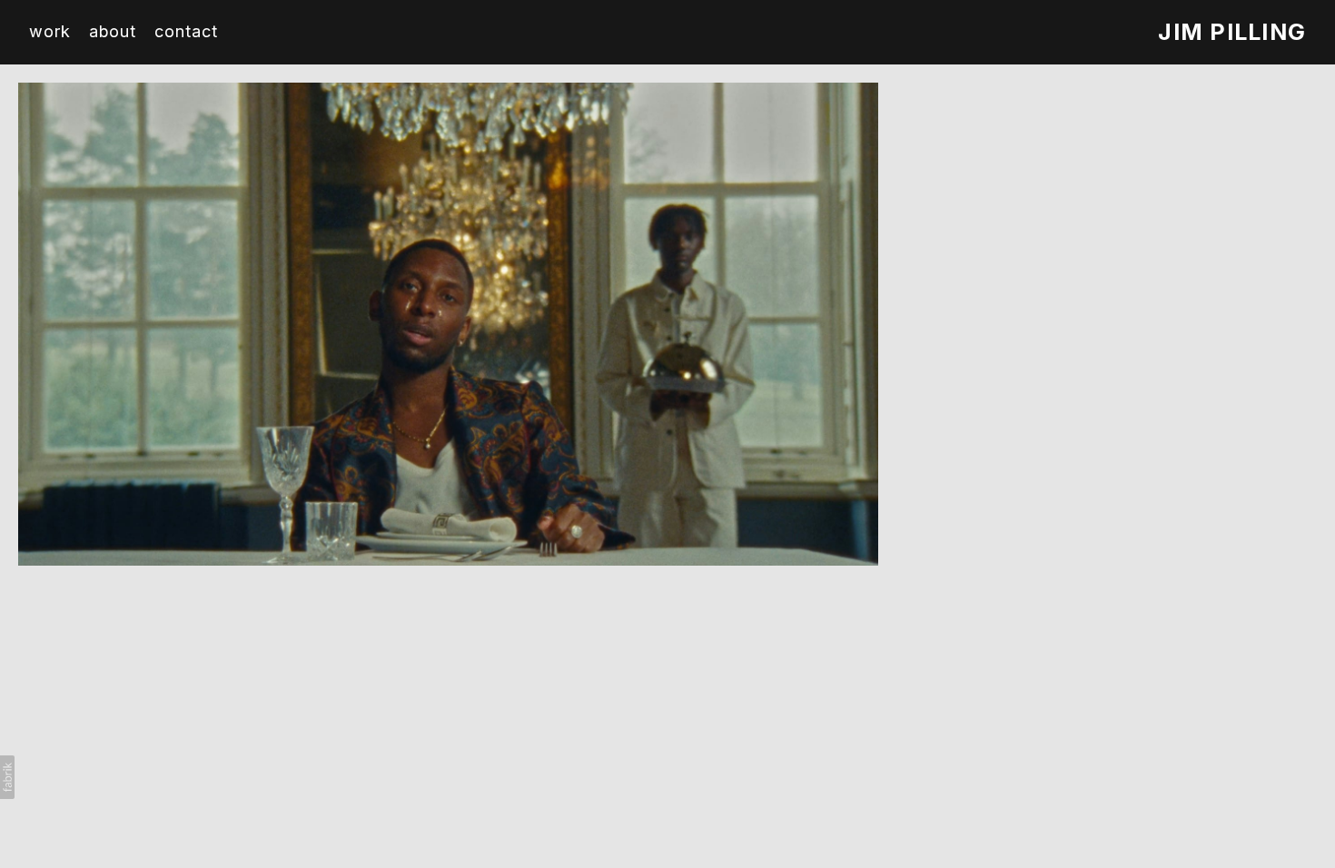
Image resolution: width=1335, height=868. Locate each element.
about (113, 31)
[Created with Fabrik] (7, 777)
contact (185, 31)
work (50, 31)
